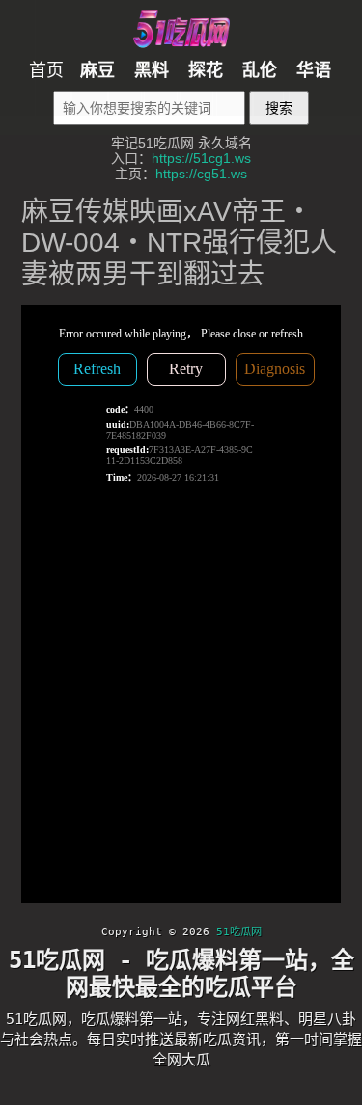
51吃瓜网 (239, 932)
